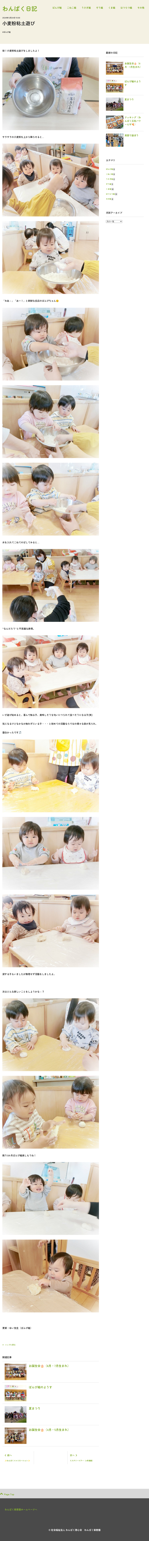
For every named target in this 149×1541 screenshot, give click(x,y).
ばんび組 (57, 7)
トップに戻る (10, 1344)
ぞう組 (99, 7)
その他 (140, 7)
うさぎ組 (86, 7)
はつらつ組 (126, 7)
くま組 (111, 7)
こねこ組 (71, 7)
